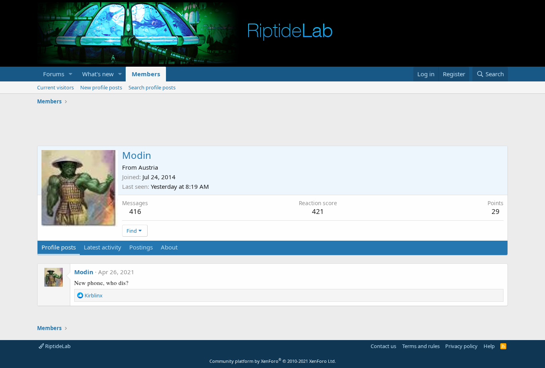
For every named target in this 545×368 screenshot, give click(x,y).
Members (146, 74)
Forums (53, 74)
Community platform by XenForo (272, 361)
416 (135, 211)
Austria (148, 167)
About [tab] (169, 247)
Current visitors (55, 87)
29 (496, 211)
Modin (83, 272)
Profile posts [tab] (58, 247)
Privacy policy (461, 346)
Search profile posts (152, 87)
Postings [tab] (141, 247)
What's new (98, 74)
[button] (70, 74)
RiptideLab (57, 346)
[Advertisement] (272, 126)
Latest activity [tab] (102, 247)
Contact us (383, 346)
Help (489, 346)
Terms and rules (421, 346)
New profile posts (101, 87)
